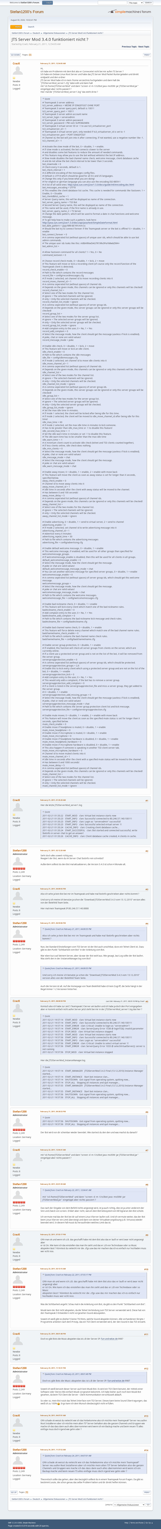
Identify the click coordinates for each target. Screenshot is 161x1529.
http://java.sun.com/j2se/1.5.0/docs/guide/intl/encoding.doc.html (101, 184)
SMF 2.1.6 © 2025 (15, 1523)
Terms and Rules (137, 1522)
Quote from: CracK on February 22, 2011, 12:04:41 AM (68, 1190)
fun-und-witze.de (109, 1338)
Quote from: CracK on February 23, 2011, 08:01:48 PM (68, 1374)
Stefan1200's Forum (27, 12)
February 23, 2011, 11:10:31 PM (53, 1368)
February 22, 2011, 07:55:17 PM (53, 1234)
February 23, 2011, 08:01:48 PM (53, 1334)
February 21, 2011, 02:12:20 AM (53, 850)
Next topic (143, 46)
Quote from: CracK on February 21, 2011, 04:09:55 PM (68, 929)
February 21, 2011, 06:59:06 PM (53, 923)
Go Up (14, 1492)
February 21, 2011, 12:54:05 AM (53, 63)
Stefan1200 (20, 850)
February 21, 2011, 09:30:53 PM (53, 1111)
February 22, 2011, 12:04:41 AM (53, 1150)
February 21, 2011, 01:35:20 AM (53, 800)
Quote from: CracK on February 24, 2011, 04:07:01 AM (68, 1455)
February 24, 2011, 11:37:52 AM (53, 1449)
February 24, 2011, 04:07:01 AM (53, 1415)
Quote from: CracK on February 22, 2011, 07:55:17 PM (68, 1274)
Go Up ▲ (149, 1522)
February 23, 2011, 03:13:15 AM (53, 1268)
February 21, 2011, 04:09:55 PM (53, 889)
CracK (16, 63)
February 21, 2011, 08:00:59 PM (53, 1001)
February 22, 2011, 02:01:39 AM (53, 1184)
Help (126, 1522)
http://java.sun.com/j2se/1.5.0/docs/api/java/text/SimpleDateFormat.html (80, 222)
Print (147, 55)
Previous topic (129, 46)
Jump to (108, 1504)
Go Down (15, 55)
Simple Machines (29, 1523)
